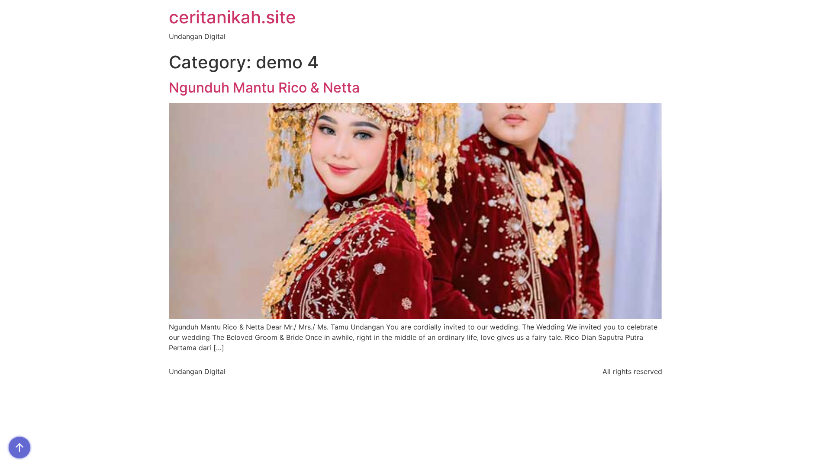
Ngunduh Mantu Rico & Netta (264, 87)
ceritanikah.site (232, 17)
